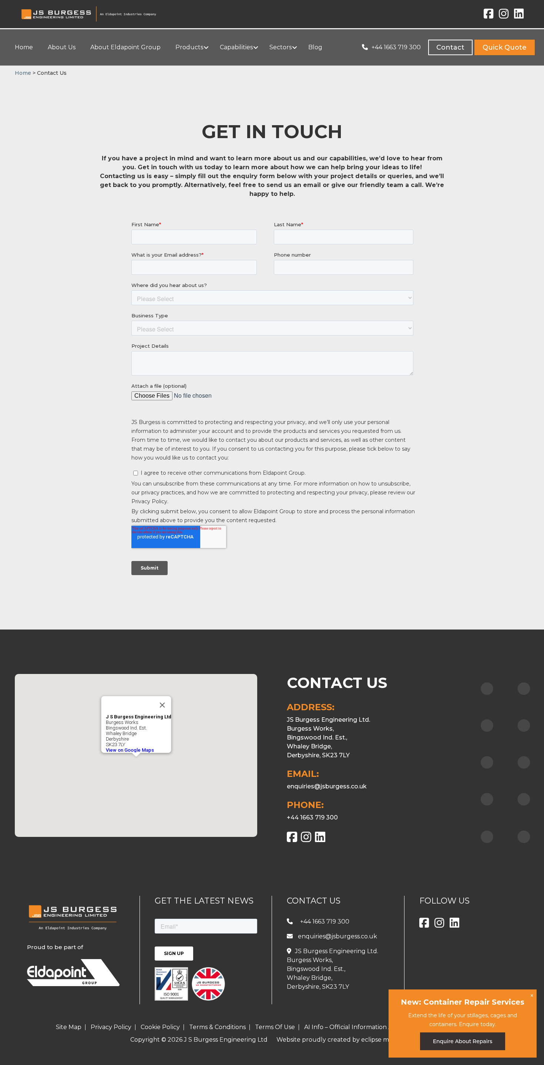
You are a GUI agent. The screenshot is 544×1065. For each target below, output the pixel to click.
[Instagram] (503, 15)
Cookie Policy (160, 1027)
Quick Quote (505, 47)
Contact (450, 47)
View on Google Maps (129, 750)
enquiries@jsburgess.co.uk (327, 786)
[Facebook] (488, 15)
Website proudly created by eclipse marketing (345, 1039)
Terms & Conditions (217, 1027)
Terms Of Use (275, 1027)
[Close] (162, 705)
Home (23, 73)
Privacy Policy (111, 1027)
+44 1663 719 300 (396, 47)
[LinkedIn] (519, 15)
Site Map (68, 1027)
